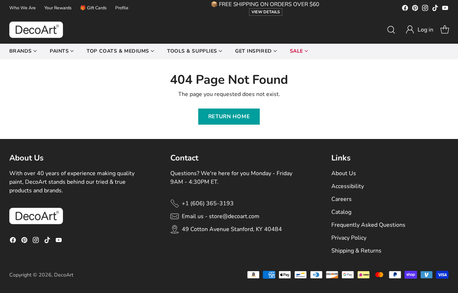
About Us (343, 173)
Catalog (341, 212)
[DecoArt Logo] (36, 29)
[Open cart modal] (445, 30)
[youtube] (445, 9)
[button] (419, 30)
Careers (341, 199)
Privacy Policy (348, 238)
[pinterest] (415, 9)
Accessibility (347, 186)
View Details (266, 12)
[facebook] (405, 9)
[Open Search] (391, 30)
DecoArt (63, 275)
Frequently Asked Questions (368, 225)
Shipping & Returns (356, 251)
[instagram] (425, 9)
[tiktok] (435, 9)
